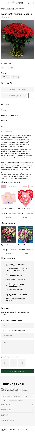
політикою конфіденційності (16, 400)
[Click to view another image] (13, 55)
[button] (17, 404)
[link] (8, 198)
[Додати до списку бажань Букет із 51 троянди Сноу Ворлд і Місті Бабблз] (31, 228)
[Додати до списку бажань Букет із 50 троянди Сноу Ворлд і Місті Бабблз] (14, 228)
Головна (3, 8)
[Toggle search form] (8, 3)
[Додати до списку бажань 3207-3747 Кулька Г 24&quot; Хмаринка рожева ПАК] (14, 192)
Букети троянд (10, 8)
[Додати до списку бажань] (31, 95)
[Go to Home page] (17, 3)
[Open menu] (3, 3)
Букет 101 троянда (20, 8)
